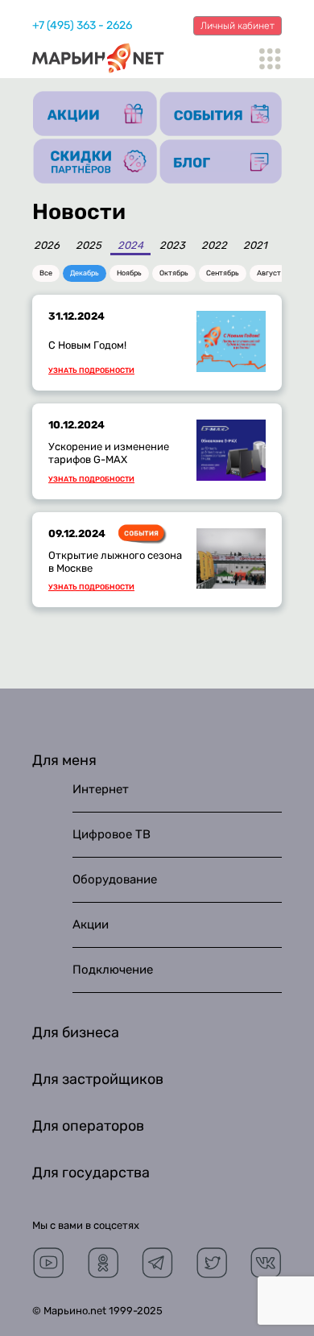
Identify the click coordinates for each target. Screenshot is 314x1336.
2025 (88, 245)
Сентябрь (222, 273)
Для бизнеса (75, 1032)
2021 (255, 245)
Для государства (91, 1172)
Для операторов (88, 1126)
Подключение (112, 969)
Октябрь (173, 273)
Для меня (64, 760)
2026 (47, 245)
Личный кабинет (237, 25)
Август (269, 273)
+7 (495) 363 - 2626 (82, 25)
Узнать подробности (91, 370)
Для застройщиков (97, 1079)
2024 (130, 245)
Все (45, 273)
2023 (172, 245)
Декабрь (84, 273)
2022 (214, 245)
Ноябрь (129, 273)
